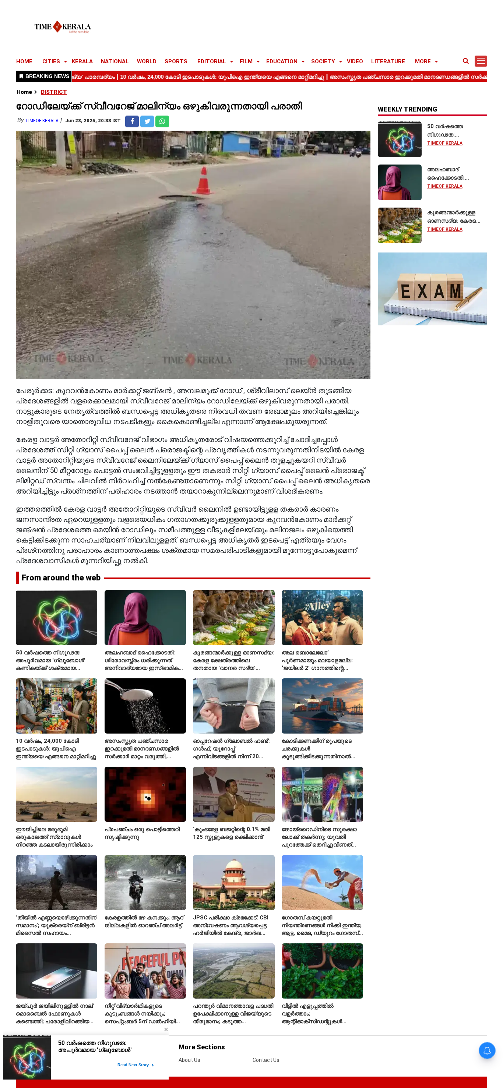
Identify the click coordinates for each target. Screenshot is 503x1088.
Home (24, 92)
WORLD (146, 61)
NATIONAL (115, 61)
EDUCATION (282, 61)
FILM (246, 61)
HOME (24, 61)
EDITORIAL (211, 61)
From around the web (61, 577)
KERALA (82, 61)
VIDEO (355, 61)
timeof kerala (42, 120)
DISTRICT (54, 92)
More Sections (202, 1047)
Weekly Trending (407, 109)
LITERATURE (388, 61)
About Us (189, 1060)
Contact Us (266, 1060)
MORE (423, 61)
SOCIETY (323, 61)
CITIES (51, 61)
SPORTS (176, 61)
